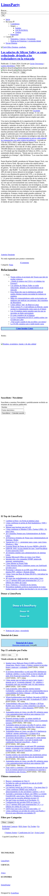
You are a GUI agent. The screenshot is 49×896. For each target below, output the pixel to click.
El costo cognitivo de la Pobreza (22, 315)
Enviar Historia (11, 43)
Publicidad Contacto (9, 826)
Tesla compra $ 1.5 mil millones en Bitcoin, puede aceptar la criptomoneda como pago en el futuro (29, 308)
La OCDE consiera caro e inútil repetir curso (27, 324)
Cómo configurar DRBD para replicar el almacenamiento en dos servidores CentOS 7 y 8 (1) (25, 790)
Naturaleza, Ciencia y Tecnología (22, 39)
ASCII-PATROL (21, 30)
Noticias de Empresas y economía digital (25, 41)
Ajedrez (18, 32)
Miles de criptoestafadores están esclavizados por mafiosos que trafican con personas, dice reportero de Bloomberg (29, 300)
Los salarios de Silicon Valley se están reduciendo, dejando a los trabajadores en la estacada (24, 55)
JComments (24, 263)
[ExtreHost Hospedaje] (18, 344)
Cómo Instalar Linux (24, 328)
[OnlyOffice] (13, 47)
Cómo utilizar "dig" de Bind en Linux (24, 305)
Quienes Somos (11, 833)
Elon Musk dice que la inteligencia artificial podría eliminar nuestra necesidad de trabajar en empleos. (28, 294)
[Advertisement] (24, 229)
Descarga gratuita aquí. (21, 645)
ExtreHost (15, 893)
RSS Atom (23, 826)
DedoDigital (5, 885)
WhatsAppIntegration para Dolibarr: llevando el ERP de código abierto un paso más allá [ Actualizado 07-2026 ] (27, 698)
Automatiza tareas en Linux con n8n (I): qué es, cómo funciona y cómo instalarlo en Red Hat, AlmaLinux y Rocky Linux (26, 727)
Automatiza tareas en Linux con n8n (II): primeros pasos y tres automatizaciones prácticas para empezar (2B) (27, 762)
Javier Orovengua (36, 64)
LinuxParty (10, 4)
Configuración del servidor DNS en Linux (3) (23, 802)
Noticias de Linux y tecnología (17, 631)
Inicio (8, 19)
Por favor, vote (6, 72)
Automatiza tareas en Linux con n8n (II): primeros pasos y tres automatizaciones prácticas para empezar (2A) (27, 713)
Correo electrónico (8, 66)
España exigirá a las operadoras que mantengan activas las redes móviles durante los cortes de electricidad (26, 756)
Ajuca (3, 873)
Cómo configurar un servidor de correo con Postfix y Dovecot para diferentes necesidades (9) (25, 812)
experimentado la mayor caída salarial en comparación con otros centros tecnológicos (23, 139)
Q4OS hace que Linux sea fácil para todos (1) (23, 809)
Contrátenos (15, 24)
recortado (36, 111)
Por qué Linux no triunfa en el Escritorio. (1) (22, 800)
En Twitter (32, 826)
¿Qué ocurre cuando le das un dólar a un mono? (28, 322)
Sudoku (18, 28)
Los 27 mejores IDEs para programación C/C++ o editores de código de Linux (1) (24, 805)
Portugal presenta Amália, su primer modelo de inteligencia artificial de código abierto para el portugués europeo (27, 720)
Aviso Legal (39, 833)
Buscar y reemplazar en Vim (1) (18, 781)
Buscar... (4, 10)
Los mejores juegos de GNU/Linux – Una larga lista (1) (27, 787)
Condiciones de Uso (26, 833)
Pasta (11, 265)
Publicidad (14, 35)
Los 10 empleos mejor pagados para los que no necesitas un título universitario (28, 312)
